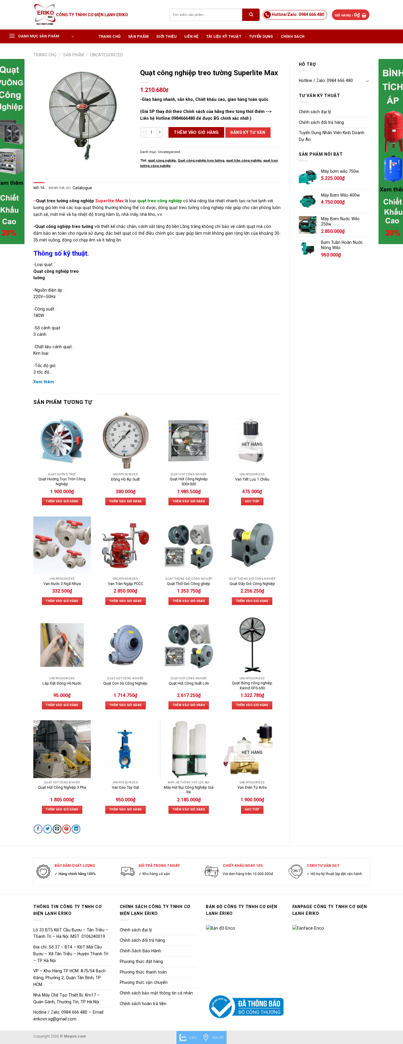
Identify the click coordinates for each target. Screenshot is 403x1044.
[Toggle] (368, 81)
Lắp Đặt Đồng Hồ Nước (61, 683)
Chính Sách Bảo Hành (140, 950)
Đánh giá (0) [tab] (60, 188)
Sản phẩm (138, 36)
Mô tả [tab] (39, 188)
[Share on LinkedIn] (76, 829)
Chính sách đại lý (315, 111)
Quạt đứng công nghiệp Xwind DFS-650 (252, 685)
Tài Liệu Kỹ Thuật (223, 36)
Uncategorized (106, 54)
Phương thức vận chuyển (144, 982)
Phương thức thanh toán (143, 972)
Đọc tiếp (252, 501)
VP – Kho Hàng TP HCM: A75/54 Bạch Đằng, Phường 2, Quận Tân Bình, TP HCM (69, 978)
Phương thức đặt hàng (141, 961)
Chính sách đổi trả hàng (321, 122)
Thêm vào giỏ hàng (196, 132)
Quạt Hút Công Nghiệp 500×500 (189, 481)
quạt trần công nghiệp (243, 160)
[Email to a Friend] (57, 829)
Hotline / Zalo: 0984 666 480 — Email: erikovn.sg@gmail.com (68, 1015)
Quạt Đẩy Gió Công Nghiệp (252, 583)
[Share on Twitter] (47, 829)
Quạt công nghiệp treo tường (201, 160)
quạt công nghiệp (162, 160)
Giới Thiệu (166, 36)
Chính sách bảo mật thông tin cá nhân (156, 993)
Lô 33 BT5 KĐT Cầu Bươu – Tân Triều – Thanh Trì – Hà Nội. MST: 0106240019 (70, 933)
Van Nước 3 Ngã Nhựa (62, 583)
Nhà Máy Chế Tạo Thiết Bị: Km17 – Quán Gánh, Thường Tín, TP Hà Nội (66, 998)
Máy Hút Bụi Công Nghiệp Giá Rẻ (189, 790)
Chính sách (293, 36)
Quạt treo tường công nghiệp (65, 200)
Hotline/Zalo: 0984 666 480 (298, 14)
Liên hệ (191, 36)
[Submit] (251, 15)
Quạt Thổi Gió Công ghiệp (188, 583)
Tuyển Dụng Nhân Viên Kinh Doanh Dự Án (331, 136)
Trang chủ (109, 36)
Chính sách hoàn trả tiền (143, 1003)
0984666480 (183, 118)
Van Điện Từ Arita (252, 787)
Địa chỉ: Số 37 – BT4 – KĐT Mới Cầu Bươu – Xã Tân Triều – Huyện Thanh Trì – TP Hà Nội (70, 954)
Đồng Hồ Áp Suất (125, 479)
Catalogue (82, 187)
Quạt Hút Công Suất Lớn (189, 683)
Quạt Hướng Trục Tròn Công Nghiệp (62, 481)
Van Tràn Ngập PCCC (125, 583)
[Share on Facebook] (38, 829)
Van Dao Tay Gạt (125, 787)
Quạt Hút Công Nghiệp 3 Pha (62, 787)
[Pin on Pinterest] (66, 829)
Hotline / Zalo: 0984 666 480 (326, 80)
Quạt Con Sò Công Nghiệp (125, 683)
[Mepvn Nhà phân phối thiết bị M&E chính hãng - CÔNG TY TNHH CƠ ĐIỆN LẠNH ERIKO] (44, 15)
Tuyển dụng (261, 36)
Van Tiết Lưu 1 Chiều (252, 479)
